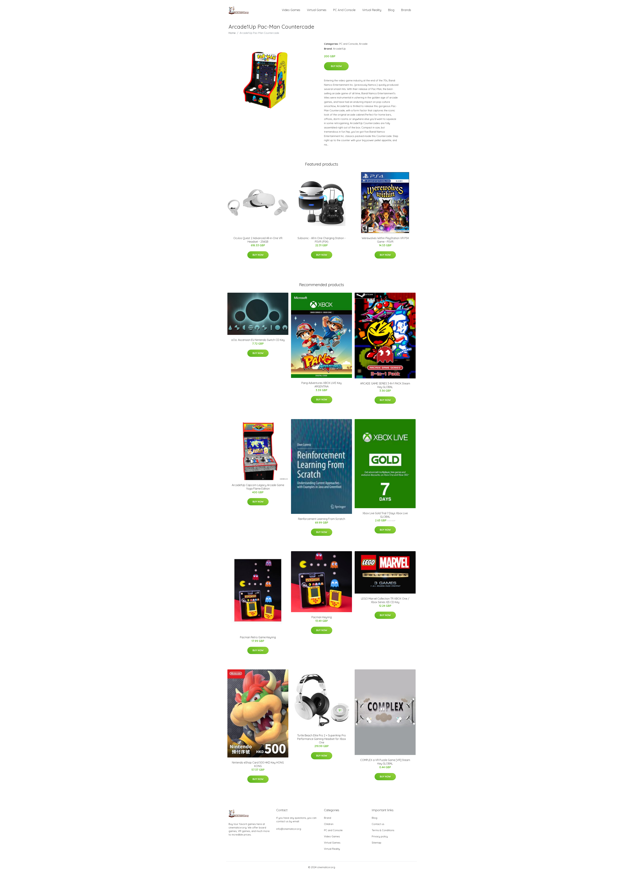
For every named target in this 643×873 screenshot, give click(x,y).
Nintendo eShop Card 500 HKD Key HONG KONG (258, 764)
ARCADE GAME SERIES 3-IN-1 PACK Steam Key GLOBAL (385, 385)
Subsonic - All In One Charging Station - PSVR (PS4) (322, 239)
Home (232, 32)
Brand (327, 817)
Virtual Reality (371, 10)
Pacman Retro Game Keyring (258, 637)
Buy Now (336, 66)
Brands (406, 10)
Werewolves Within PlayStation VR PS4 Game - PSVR (385, 239)
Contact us (378, 824)
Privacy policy (380, 836)
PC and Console (344, 10)
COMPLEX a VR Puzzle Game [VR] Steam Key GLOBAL (385, 761)
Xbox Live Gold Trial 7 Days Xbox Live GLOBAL (385, 515)
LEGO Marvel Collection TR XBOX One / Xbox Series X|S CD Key (385, 600)
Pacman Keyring (321, 617)
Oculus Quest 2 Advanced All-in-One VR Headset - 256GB (257, 239)
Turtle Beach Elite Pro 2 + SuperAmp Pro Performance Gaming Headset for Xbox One (321, 739)
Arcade (363, 43)
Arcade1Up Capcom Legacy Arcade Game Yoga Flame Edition (258, 486)
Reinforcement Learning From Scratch (321, 519)
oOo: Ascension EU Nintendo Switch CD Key (258, 340)
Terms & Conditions (383, 830)
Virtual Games (316, 10)
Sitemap (376, 842)
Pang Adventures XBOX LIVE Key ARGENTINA (321, 384)
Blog (391, 10)
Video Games (291, 10)
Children (328, 824)
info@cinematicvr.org (288, 828)
